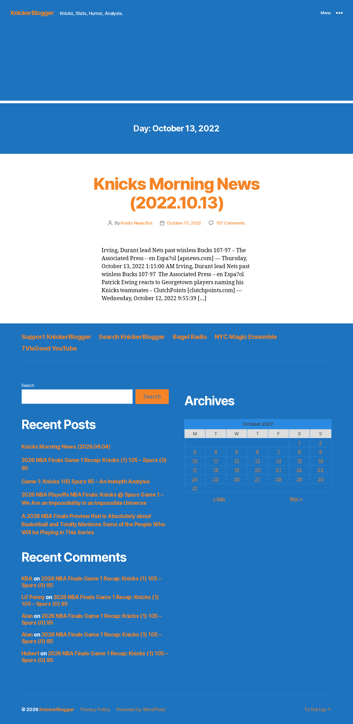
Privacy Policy (95, 709)
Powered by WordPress (141, 709)
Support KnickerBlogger (56, 336)
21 (278, 470)
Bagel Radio (190, 336)
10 (194, 461)
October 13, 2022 (184, 223)
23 (320, 470)
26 (236, 479)
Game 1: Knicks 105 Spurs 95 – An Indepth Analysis (85, 481)
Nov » (296, 499)
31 (194, 488)
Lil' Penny (33, 597)
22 (299, 470)
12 (236, 461)
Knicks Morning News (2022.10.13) (176, 193)
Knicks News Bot (136, 223)
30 (320, 479)
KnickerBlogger (32, 13)
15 (299, 461)
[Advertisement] (176, 64)
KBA (26, 578)
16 (320, 461)
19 (236, 470)
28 (278, 479)
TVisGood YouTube (49, 348)
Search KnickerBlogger (132, 336)
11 (215, 461)
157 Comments (230, 223)
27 (257, 479)
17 (195, 470)
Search (27, 385)
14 (278, 461)
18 (215, 470)
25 (215, 479)
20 (257, 470)
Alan (27, 616)
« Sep (219, 499)
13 (257, 461)
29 (299, 479)
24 (194, 479)
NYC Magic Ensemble (245, 336)
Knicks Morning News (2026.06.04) (65, 446)
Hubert (30, 653)
